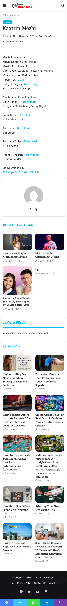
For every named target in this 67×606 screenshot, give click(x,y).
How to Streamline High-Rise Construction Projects (17, 546)
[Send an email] (14, 36)
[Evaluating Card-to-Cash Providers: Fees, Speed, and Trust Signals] (49, 363)
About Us (53, 583)
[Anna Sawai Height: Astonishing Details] (17, 242)
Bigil (37, 269)
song (16, 15)
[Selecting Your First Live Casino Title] (49, 494)
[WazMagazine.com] (22, 5)
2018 (21, 79)
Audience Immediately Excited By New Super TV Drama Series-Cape (16, 301)
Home (8, 15)
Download (29, 101)
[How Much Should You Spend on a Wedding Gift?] (17, 494)
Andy (9, 36)
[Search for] (62, 6)
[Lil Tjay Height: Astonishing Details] (49, 242)
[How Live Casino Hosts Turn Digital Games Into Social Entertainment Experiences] (17, 443)
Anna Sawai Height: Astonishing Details (15, 255)
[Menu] (4, 6)
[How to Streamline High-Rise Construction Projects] (17, 531)
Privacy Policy (24, 583)
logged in (22, 333)
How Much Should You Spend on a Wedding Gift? (16, 510)
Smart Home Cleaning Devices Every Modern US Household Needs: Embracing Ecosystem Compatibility (48, 550)
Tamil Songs (31, 84)
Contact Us (40, 583)
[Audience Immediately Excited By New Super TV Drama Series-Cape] (17, 280)
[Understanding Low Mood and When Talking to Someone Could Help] (17, 363)
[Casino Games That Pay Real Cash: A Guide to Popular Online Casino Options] (49, 403)
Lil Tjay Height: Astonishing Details (47, 255)
